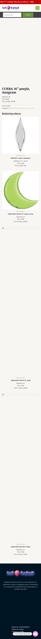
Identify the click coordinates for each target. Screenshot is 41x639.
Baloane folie (13, 108)
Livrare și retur (16, 634)
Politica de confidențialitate (21, 627)
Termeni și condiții (18, 632)
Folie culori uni (22, 108)
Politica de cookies (18, 629)
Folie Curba (30, 108)
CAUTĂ (28, 15)
